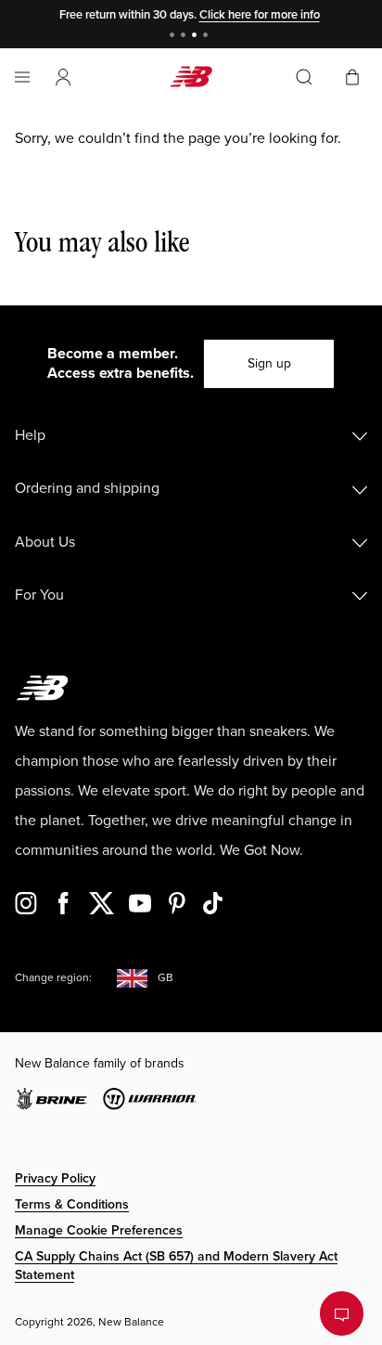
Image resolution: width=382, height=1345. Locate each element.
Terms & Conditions (72, 1204)
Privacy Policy (55, 1178)
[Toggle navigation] (22, 77)
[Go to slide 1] (174, 36)
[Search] (304, 77)
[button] (63, 77)
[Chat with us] (341, 1313)
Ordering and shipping (87, 488)
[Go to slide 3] (196, 36)
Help (30, 435)
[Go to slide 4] (207, 36)
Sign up (269, 363)
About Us (45, 542)
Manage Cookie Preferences (99, 1230)
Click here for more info (259, 14)
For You (39, 595)
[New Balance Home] (191, 76)
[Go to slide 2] (185, 36)
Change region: (53, 978)
